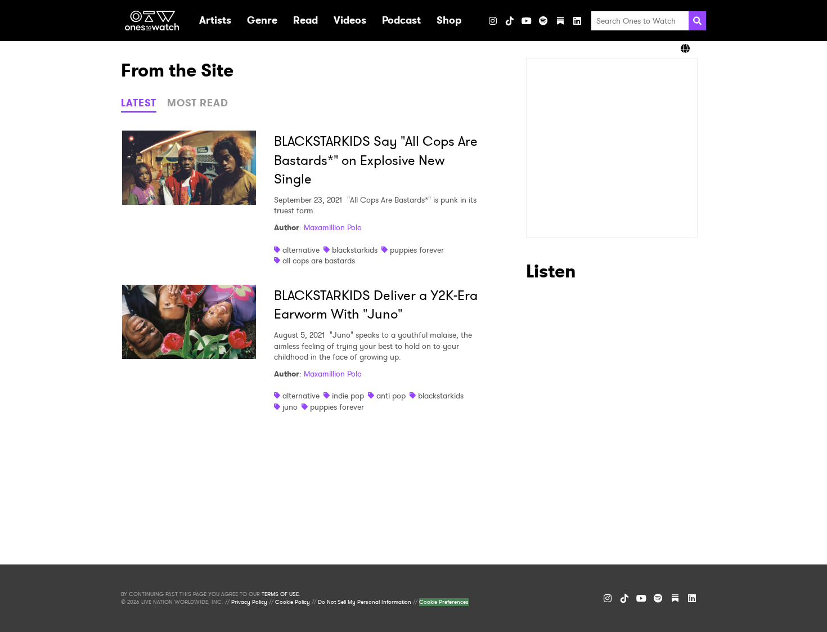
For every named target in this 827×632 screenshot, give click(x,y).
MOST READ (197, 103)
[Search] (697, 20)
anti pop (391, 395)
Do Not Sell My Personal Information (364, 602)
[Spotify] (543, 20)
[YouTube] (526, 20)
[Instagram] (492, 20)
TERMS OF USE (280, 594)
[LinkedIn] (577, 20)
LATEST (138, 103)
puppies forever (417, 250)
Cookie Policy (292, 602)
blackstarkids (354, 250)
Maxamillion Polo (333, 227)
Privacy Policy (249, 602)
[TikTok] (509, 20)
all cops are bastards (318, 260)
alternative (301, 250)
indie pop (348, 395)
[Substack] (560, 20)
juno (290, 407)
